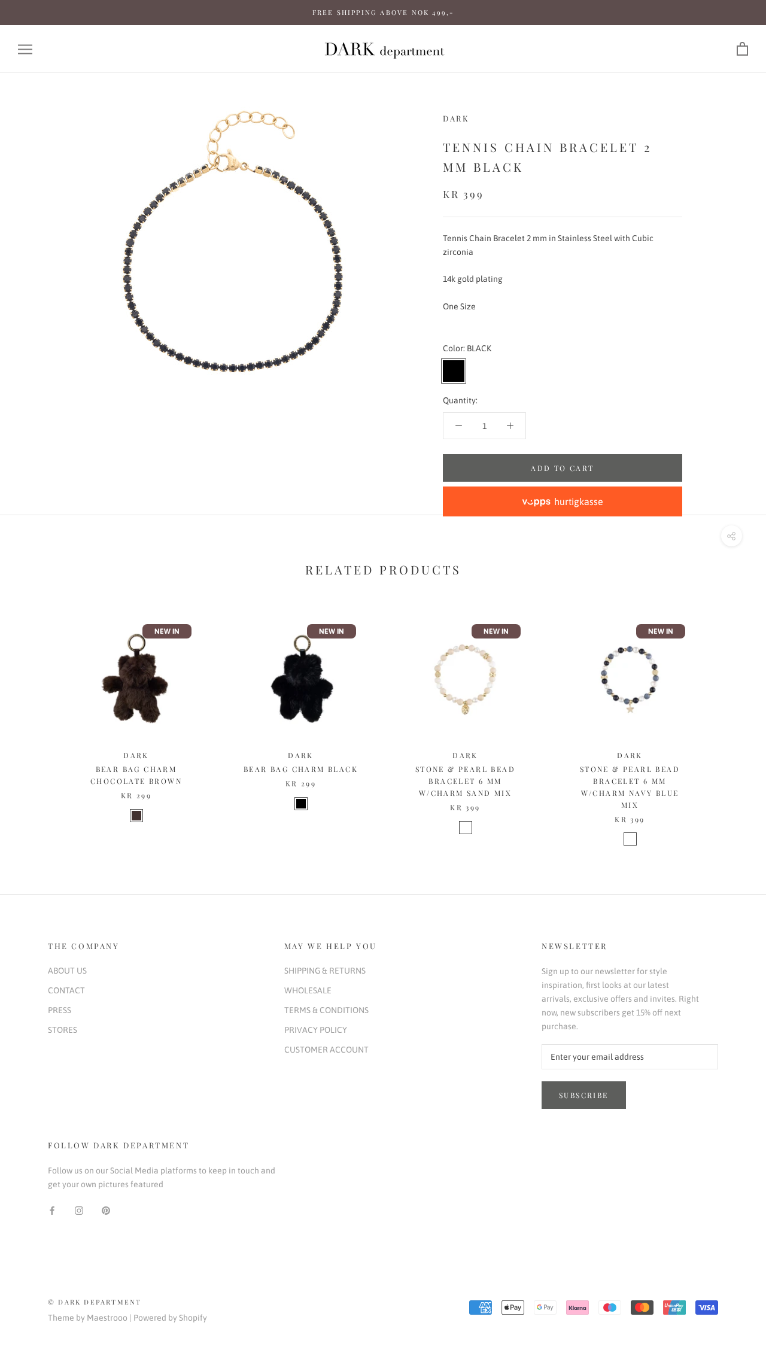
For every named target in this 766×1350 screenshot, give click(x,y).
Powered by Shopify (170, 1317)
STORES (62, 1030)
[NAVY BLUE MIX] (630, 839)
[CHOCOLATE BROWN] (136, 815)
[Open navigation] (25, 49)
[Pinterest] (106, 1210)
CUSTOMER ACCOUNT (326, 1049)
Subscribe (584, 1095)
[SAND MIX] (465, 827)
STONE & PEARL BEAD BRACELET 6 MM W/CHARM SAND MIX (465, 781)
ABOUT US (67, 970)
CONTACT (66, 990)
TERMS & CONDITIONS (326, 1010)
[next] (728, 720)
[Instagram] (79, 1210)
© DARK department (94, 1301)
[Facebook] (52, 1210)
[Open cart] (742, 49)
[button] (562, 501)
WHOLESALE (308, 990)
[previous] (37, 720)
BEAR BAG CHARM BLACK (301, 769)
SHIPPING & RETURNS (325, 970)
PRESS (59, 1010)
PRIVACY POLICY (315, 1030)
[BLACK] (301, 803)
